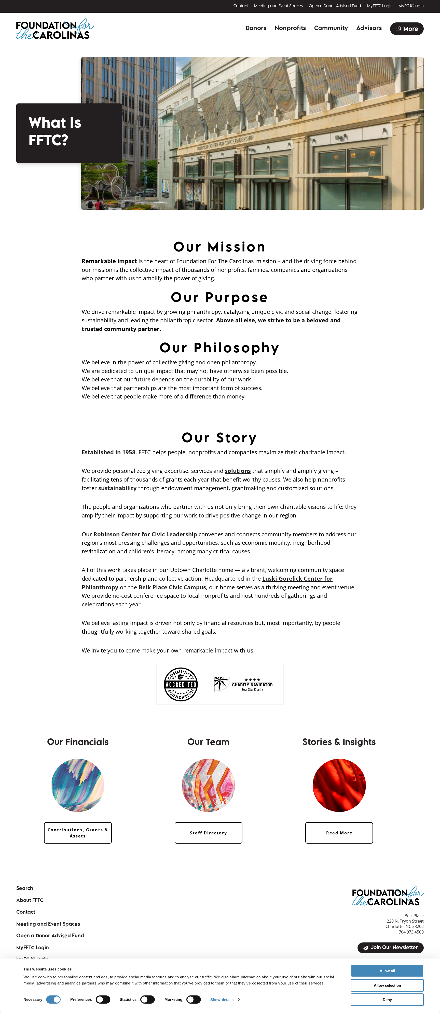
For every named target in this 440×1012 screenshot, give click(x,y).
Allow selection (387, 985)
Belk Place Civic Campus (172, 587)
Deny (387, 999)
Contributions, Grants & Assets (78, 833)
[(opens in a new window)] (180, 684)
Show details (221, 999)
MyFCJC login (411, 6)
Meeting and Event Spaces (278, 6)
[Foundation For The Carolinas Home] (55, 28)
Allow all (387, 971)
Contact (240, 6)
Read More (339, 833)
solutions (238, 471)
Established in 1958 (108, 452)
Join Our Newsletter (394, 948)
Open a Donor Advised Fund (335, 6)
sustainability (117, 488)
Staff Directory (208, 833)
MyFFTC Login (380, 6)
